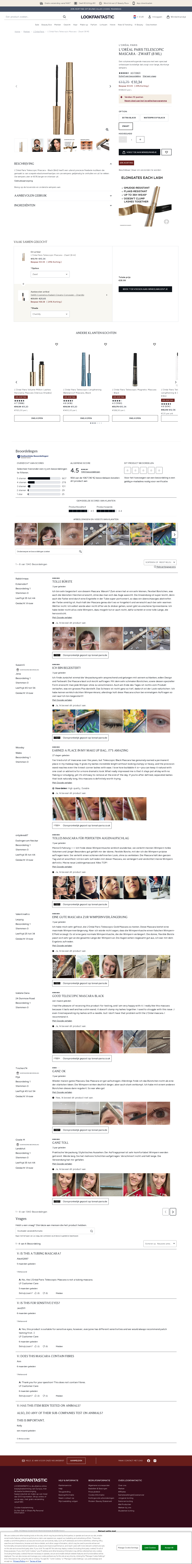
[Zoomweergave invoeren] (107, 129)
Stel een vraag (149, 76)
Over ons (122, 1485)
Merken (26, 31)
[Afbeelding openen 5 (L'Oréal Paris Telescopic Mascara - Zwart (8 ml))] (103, 145)
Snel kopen (37, 418)
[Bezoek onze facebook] (148, 1461)
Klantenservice (65, 1485)
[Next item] (176, 382)
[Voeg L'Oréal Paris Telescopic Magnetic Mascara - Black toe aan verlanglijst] (154, 344)
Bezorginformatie (66, 1495)
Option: (123, 111)
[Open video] (37, 145)
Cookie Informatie (96, 1495)
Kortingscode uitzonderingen (101, 1498)
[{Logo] (97, 16)
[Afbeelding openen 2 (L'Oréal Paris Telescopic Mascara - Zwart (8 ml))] (53, 145)
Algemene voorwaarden (99, 1485)
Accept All (169, 1548)
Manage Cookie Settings (128, 1548)
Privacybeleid (94, 1492)
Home (17, 31)
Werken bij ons (124, 1507)
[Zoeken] (64, 17)
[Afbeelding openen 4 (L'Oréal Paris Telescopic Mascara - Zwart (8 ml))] (86, 145)
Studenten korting (126, 1511)
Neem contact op (66, 1498)
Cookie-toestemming (23, 1508)
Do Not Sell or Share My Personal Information (28, 1512)
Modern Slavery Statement (100, 1501)
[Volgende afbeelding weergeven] (110, 86)
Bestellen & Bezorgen (97, 1488)
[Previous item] (16, 382)
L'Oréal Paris (38, 31)
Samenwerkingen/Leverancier (131, 1495)
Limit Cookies (150, 1548)
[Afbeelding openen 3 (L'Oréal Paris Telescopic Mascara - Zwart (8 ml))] (70, 145)
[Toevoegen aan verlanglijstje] (167, 152)
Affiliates (122, 1492)
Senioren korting (125, 1501)
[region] (96, 1548)
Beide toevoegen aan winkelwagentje (145, 289)
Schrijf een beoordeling (130, 76)
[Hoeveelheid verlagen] (123, 139)
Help (61, 1488)
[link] (155, 17)
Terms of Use (35, 1561)
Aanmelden (76, 1461)
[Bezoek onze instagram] (155, 1461)
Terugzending (64, 1492)
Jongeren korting (125, 1498)
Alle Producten (124, 1504)
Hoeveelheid (125, 134)
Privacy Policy (19, 1561)
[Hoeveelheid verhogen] (140, 139)
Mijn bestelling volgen (68, 1501)
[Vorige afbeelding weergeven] (16, 86)
